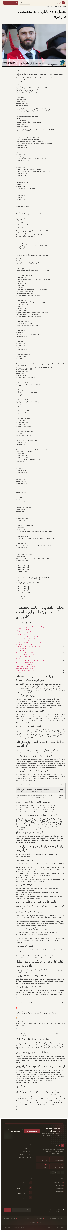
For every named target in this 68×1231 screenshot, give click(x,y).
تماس (5, 1227)
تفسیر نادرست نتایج (21, 658)
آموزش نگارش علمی (26, 1149)
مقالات (9, 1227)
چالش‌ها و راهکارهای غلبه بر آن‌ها (25, 652)
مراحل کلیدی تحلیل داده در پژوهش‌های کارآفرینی (29, 634)
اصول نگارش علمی (58, 1182)
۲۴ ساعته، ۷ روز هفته (23, 1194)
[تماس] (51, 1172)
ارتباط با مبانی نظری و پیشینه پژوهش (26, 668)
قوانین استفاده (16, 1227)
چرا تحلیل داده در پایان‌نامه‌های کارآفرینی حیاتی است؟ (30, 626)
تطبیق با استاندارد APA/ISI (25, 1157)
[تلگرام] (58, 1172)
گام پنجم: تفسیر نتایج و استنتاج (24, 644)
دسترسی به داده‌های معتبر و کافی (25, 654)
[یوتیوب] (54, 1172)
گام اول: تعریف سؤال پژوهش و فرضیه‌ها (27, 636)
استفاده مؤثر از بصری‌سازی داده (24, 664)
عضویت (8, 1210)
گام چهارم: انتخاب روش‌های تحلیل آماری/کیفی (28, 642)
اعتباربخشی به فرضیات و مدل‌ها (24, 630)
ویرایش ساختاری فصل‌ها (25, 1154)
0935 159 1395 (24, 1184)
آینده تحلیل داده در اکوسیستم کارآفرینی (26, 670)
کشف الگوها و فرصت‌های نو (23, 632)
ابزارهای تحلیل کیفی (21, 650)
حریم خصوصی (23, 1227)
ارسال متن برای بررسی (12, 3)
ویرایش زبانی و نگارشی (26, 1151)
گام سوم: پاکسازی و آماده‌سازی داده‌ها (26, 640)
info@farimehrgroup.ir (22, 1189)
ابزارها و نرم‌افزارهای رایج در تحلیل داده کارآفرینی (29, 646)
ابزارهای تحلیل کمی (21, 648)
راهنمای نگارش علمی (15, 1131)
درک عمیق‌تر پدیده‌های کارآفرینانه (25, 628)
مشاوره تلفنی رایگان (31, 1131)
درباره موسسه (59, 1191)
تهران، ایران (25, 1198)
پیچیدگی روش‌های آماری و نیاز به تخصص (27, 656)
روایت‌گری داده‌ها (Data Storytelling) (26, 666)
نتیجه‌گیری (18, 672)
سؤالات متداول (59, 1188)
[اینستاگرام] (62, 1172)
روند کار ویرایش (59, 1185)
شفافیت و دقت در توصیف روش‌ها (25, 662)
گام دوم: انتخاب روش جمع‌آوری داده (25, 638)
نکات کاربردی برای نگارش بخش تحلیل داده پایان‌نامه (30, 660)
